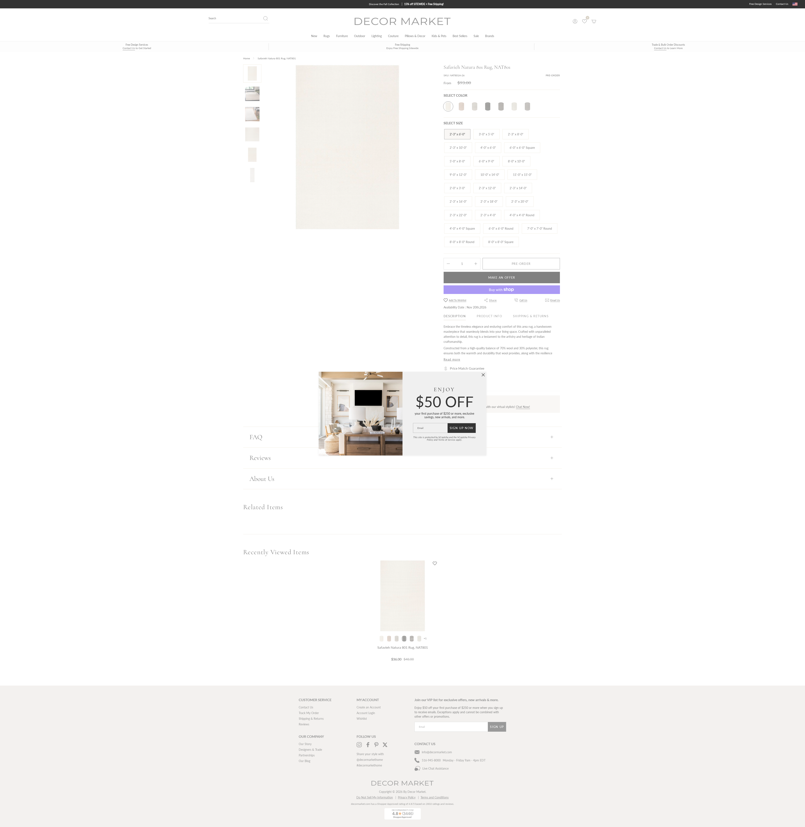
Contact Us (782, 3)
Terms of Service (446, 439)
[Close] (483, 375)
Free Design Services (760, 3)
